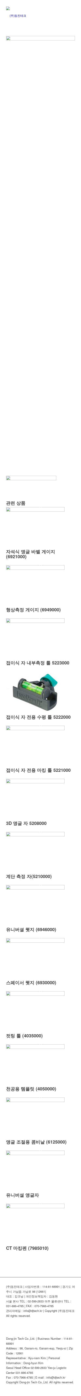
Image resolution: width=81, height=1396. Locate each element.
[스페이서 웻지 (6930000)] (35, 941)
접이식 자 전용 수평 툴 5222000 (38, 716)
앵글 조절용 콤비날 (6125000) (36, 1141)
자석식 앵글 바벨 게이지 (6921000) (30, 554)
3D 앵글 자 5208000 (26, 823)
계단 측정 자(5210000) (29, 876)
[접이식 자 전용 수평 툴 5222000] (35, 712)
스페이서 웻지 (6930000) (31, 982)
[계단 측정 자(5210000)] (35, 835)
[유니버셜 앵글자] (35, 1154)
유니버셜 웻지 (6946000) (31, 929)
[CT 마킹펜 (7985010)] (35, 1207)
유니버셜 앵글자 (22, 1194)
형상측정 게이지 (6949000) (33, 609)
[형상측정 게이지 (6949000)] (35, 568)
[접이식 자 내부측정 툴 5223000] (35, 621)
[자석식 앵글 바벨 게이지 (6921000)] (35, 510)
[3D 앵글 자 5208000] (35, 782)
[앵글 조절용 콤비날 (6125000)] (35, 1101)
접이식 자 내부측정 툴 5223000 (37, 662)
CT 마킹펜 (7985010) (27, 1248)
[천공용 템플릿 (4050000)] (35, 1047)
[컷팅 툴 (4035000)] (35, 994)
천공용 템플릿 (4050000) (31, 1088)
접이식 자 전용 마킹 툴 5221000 (38, 770)
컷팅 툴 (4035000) (24, 1035)
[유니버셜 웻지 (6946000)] (35, 888)
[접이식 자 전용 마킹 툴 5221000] (35, 729)
